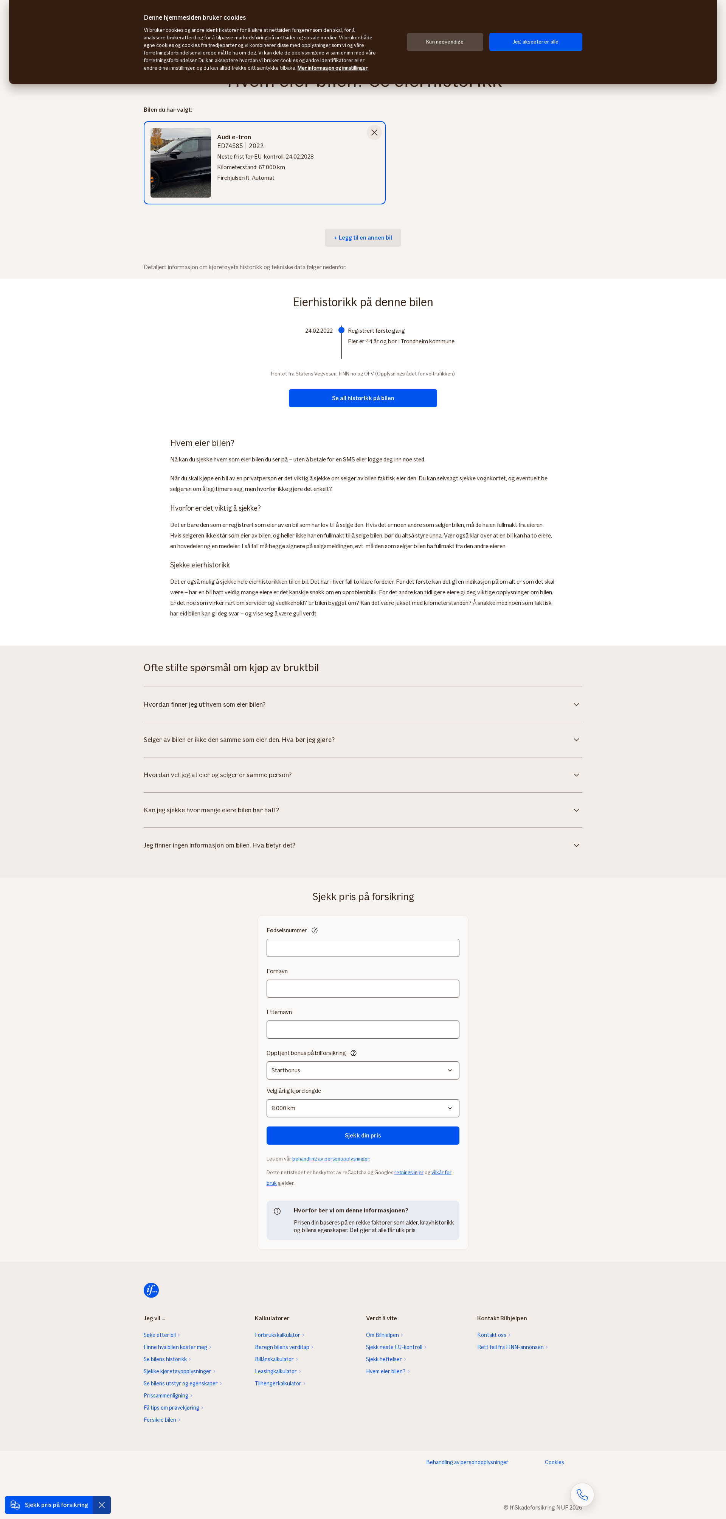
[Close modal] (374, 132)
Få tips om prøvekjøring (171, 1407)
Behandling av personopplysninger (467, 1462)
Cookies (554, 1462)
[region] (363, 42)
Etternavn (279, 1012)
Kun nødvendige (445, 42)
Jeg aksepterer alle (536, 42)
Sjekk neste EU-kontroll (394, 1347)
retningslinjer (409, 1172)
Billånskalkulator (274, 1359)
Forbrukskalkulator (277, 1335)
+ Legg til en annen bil (363, 237)
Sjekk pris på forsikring (56, 1504)
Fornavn (277, 971)
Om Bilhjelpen (382, 1335)
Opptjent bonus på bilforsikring (306, 1052)
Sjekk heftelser (384, 1359)
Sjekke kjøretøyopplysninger (177, 1371)
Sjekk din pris (363, 1135)
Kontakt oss (491, 1335)
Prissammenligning (166, 1395)
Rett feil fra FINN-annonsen (510, 1347)
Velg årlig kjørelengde (294, 1090)
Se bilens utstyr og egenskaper (181, 1383)
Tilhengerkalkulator (278, 1383)
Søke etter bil (160, 1335)
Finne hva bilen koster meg (175, 1347)
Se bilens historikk (165, 1359)
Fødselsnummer (287, 930)
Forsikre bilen (160, 1419)
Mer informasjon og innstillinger (333, 68)
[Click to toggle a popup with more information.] (314, 931)
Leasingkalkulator (276, 1371)
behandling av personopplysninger (330, 1159)
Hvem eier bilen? (386, 1371)
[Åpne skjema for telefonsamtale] (582, 1495)
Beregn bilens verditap (282, 1347)
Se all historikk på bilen (363, 398)
